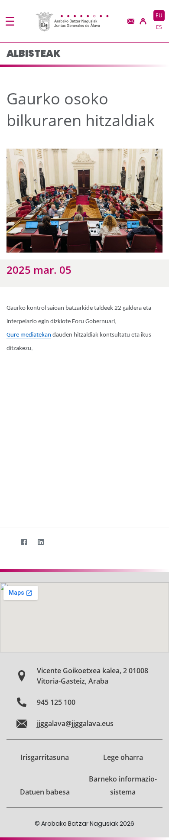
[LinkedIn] (40, 541)
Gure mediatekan (28, 335)
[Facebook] (23, 541)
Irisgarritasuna (44, 757)
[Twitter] (6, 541)
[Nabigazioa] (10, 21)
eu (159, 15)
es (159, 27)
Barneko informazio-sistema (123, 785)
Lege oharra (123, 757)
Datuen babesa (45, 792)
